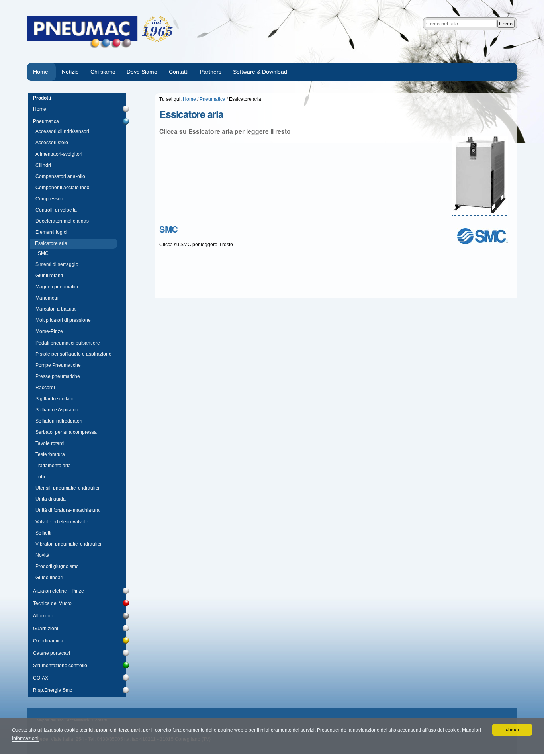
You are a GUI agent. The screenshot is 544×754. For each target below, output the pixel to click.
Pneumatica (212, 99)
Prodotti (42, 98)
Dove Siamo (142, 72)
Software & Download (260, 72)
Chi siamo (102, 72)
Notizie (70, 72)
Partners (210, 72)
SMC (168, 229)
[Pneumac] (149, 31)
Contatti (178, 72)
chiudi (512, 729)
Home (40, 72)
